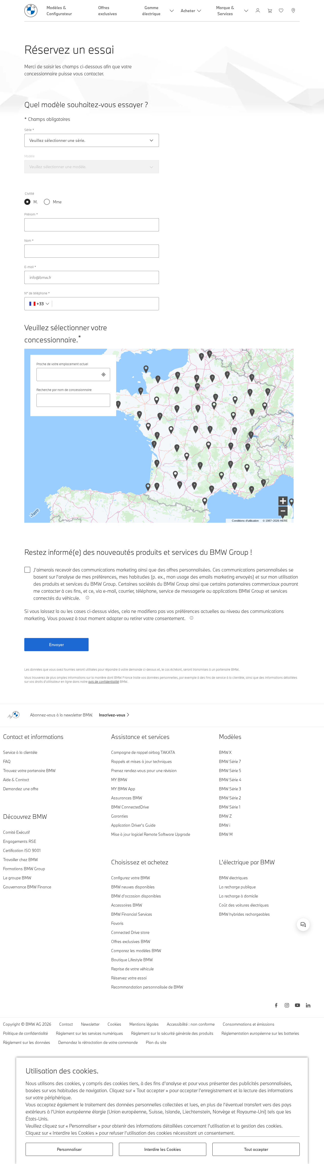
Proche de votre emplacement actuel (62, 364)
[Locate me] (103, 374)
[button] (283, 501)
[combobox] (73, 374)
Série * (29, 130)
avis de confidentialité (103, 681)
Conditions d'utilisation (245, 520)
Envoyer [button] (56, 644)
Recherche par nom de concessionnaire (64, 390)
